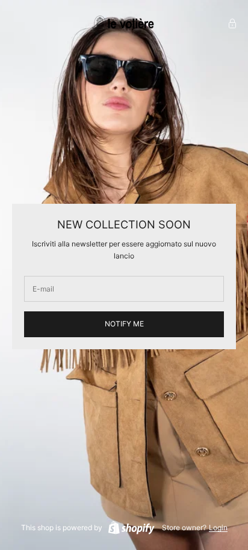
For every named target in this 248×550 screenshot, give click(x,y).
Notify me (124, 323)
